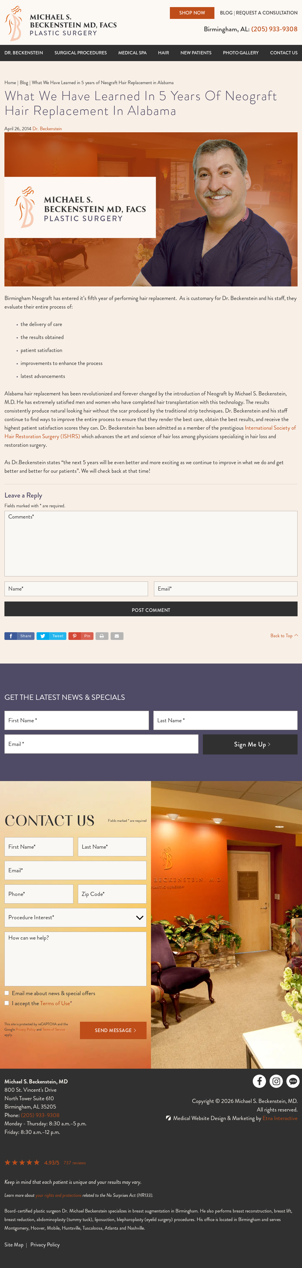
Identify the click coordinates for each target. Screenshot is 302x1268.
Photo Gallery (241, 53)
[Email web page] (117, 636)
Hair (163, 53)
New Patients (195, 53)
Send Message (113, 1030)
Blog (226, 12)
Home (10, 82)
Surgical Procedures (81, 53)
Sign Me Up (250, 744)
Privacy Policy (26, 1029)
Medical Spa (132, 53)
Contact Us (284, 53)
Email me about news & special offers (53, 993)
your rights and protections (58, 1195)
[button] (80, 636)
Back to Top (281, 635)
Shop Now (192, 12)
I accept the (25, 1003)
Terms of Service (53, 1029)
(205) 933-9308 (40, 1115)
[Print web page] (102, 636)
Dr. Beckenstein (23, 53)
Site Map (14, 1245)
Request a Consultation (267, 12)
